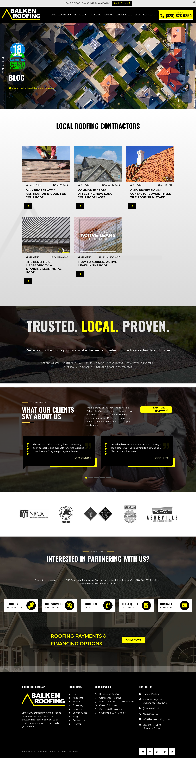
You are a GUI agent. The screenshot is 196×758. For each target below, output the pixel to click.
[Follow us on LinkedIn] (3, 72)
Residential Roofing (109, 694)
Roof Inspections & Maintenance (116, 701)
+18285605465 (150, 714)
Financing (78, 705)
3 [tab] (96, 477)
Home (76, 694)
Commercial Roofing (110, 698)
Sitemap (77, 724)
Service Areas (80, 713)
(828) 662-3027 (143, 580)
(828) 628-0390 (179, 16)
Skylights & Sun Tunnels (112, 713)
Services (77, 701)
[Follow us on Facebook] (3, 62)
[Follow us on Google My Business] (3, 58)
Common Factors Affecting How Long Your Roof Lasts (95, 194)
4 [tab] (102, 477)
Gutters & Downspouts (111, 709)
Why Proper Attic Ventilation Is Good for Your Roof (46, 194)
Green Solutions (108, 705)
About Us (78, 698)
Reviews (77, 709)
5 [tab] (108, 477)
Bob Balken (85, 185)
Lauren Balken (35, 185)
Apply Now (133, 640)
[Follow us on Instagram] (3, 65)
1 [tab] (86, 478)
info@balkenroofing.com (156, 719)
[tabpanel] (59, 453)
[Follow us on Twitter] (3, 69)
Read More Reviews (158, 409)
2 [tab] (90, 477)
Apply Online (121, 3)
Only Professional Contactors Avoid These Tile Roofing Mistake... (150, 194)
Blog (75, 716)
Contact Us (79, 720)
